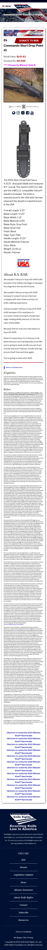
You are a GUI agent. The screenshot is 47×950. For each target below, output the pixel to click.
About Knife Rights (23, 897)
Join (23, 859)
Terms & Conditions (23, 932)
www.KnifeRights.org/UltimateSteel (14, 624)
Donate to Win (29, 40)
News (23, 882)
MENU (8, 6)
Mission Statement (23, 889)
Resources (23, 920)
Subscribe (23, 912)
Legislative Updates (23, 874)
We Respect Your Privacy (23, 937)
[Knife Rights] (23, 822)
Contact (23, 905)
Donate (23, 867)
